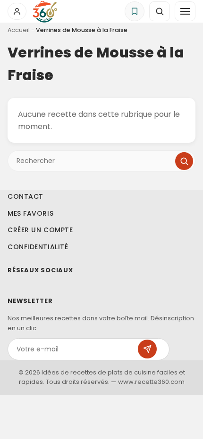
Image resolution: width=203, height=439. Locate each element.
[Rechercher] (184, 161)
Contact (25, 196)
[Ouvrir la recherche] (159, 11)
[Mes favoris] (134, 11)
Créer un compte (40, 230)
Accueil (19, 30)
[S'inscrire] (147, 349)
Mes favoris (30, 213)
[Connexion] (17, 11)
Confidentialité (38, 247)
